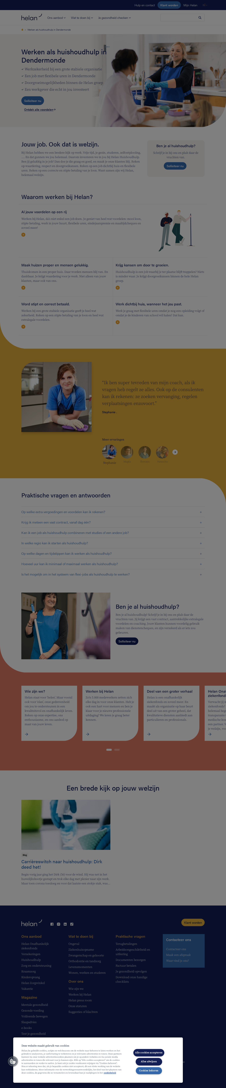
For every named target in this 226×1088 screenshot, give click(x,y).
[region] (98, 1060)
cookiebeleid (110, 1072)
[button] (12, 1061)
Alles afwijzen (149, 1061)
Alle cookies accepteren (149, 1052)
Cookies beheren (148, 1070)
